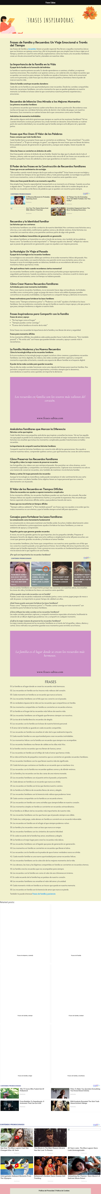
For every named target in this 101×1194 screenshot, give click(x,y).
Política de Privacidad (46, 1191)
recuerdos (32, 49)
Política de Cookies (63, 1191)
